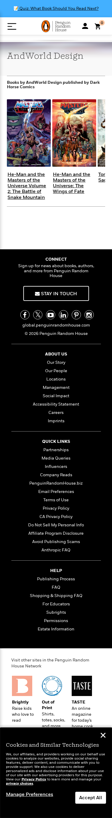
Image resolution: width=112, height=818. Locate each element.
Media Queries (56, 458)
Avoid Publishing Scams (56, 542)
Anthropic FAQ (56, 550)
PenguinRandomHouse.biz (56, 483)
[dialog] (56, 773)
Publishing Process (56, 579)
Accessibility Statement (56, 404)
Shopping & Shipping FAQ (56, 596)
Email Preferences (56, 491)
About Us (56, 354)
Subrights (56, 612)
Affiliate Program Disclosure (56, 533)
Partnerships (56, 450)
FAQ (56, 587)
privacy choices (19, 783)
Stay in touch (58, 293)
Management (56, 387)
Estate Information (56, 629)
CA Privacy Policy (56, 516)
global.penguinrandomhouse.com (56, 325)
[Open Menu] (11, 26)
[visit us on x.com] (37, 314)
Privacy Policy (56, 508)
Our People (56, 371)
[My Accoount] (85, 26)
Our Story (56, 362)
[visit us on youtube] (50, 314)
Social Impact (56, 396)
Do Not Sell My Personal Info (56, 525)
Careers (56, 412)
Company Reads (56, 475)
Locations (56, 379)
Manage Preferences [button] (29, 794)
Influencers (56, 466)
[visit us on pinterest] (76, 314)
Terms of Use (56, 500)
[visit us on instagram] (89, 314)
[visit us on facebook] (25, 314)
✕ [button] (103, 736)
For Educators (56, 604)
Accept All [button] (90, 797)
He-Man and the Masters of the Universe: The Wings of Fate (71, 183)
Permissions (56, 621)
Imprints (56, 421)
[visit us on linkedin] (63, 314)
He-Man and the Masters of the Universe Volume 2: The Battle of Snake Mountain (26, 186)
